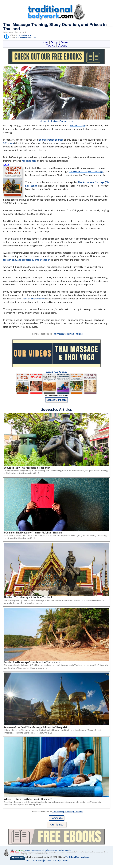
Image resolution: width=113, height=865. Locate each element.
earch (66, 42)
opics (51, 45)
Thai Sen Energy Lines (33, 298)
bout (62, 45)
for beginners (29, 160)
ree (45, 42)
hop (55, 42)
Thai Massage (77, 125)
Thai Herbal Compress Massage (86, 171)
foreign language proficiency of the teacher (26, 259)
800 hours (8, 143)
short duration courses (51, 139)
